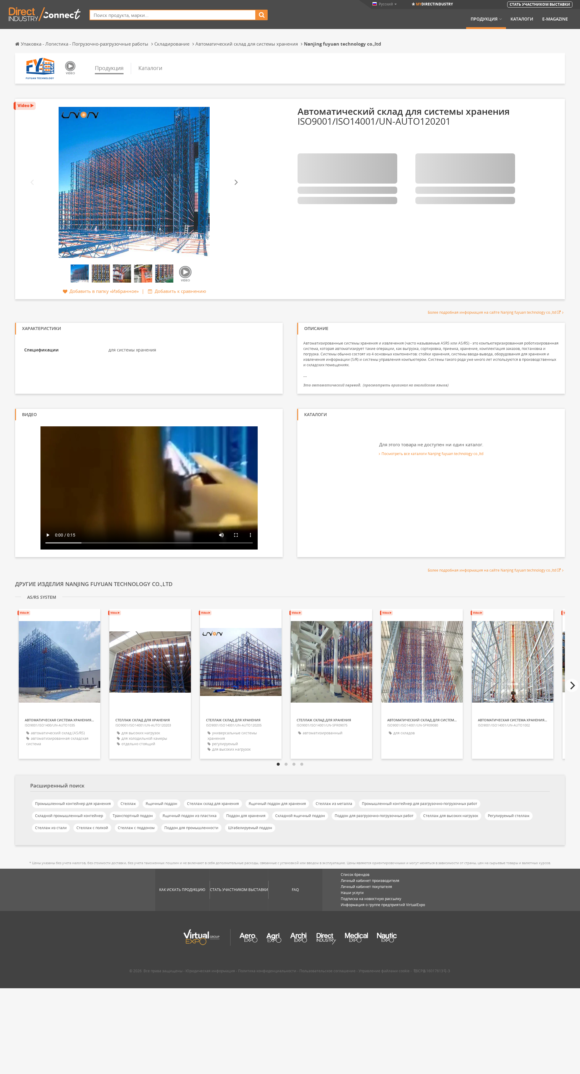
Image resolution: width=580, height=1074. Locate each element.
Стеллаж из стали (51, 827)
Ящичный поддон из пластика (190, 815)
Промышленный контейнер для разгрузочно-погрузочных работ (419, 803)
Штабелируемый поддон (250, 827)
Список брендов (355, 874)
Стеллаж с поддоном (136, 827)
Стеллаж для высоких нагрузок (450, 815)
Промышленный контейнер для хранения (73, 803)
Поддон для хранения (246, 815)
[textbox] (172, 15)
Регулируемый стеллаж (509, 815)
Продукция (484, 19)
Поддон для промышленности (191, 827)
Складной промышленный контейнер (69, 815)
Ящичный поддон (161, 803)
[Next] (235, 182)
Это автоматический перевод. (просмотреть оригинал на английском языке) (376, 385)
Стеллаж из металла (334, 803)
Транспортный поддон (133, 815)
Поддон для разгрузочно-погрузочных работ (374, 815)
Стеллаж (128, 803)
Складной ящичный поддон (300, 815)
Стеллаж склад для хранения (213, 803)
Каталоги (522, 19)
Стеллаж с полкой (92, 827)
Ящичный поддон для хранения (277, 803)
